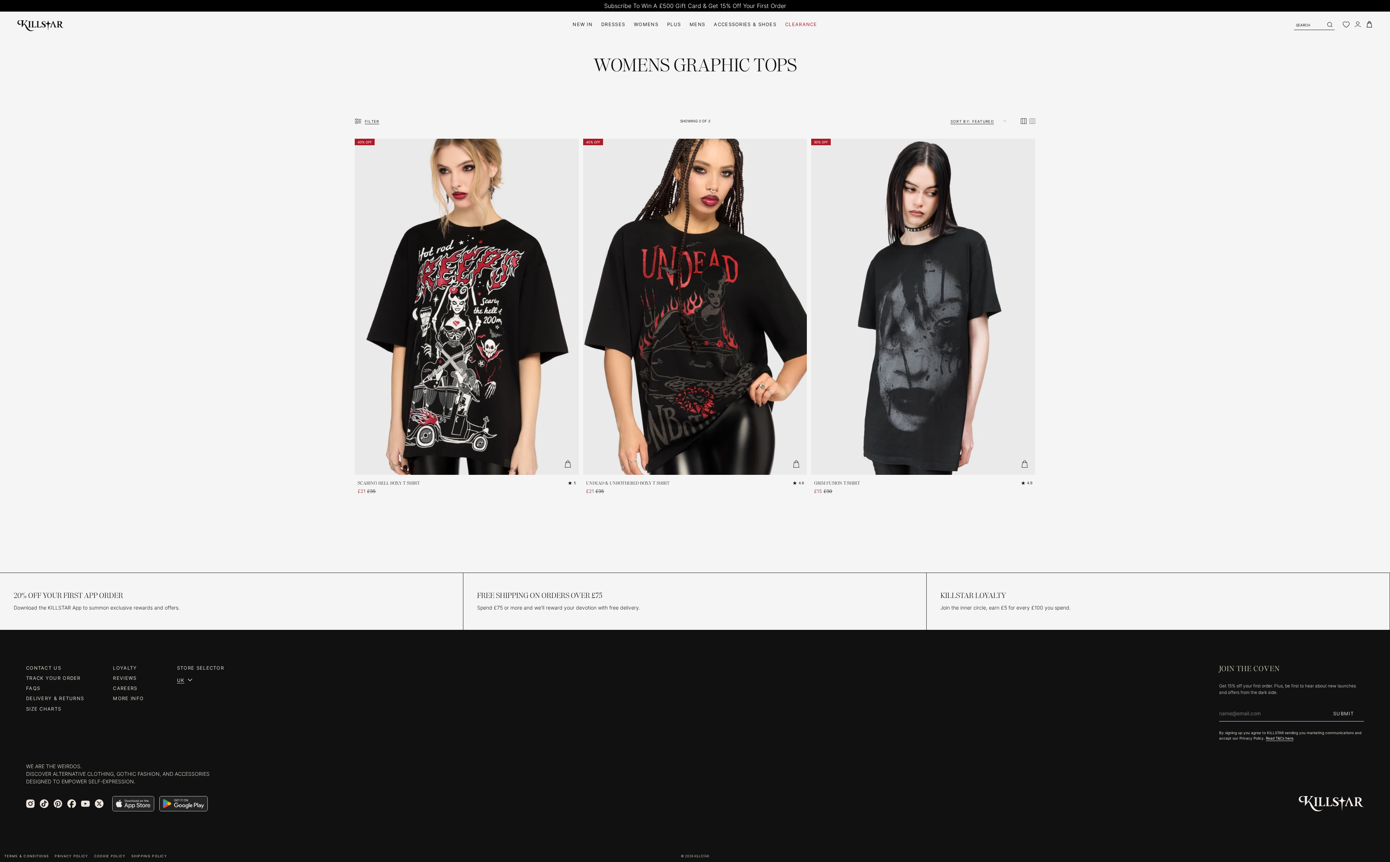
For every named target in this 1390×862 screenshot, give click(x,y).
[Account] (1357, 24)
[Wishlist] (1346, 24)
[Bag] (1369, 24)
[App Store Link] (133, 803)
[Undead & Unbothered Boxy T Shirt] (695, 307)
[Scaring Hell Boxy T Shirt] (467, 307)
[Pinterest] (58, 803)
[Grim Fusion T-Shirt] (923, 307)
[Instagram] (30, 803)
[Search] (1329, 25)
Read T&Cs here (1279, 738)
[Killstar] (1331, 804)
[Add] (568, 464)
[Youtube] (85, 803)
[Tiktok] (44, 803)
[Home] (40, 24)
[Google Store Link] (183, 803)
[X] (99, 803)
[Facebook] (71, 803)
